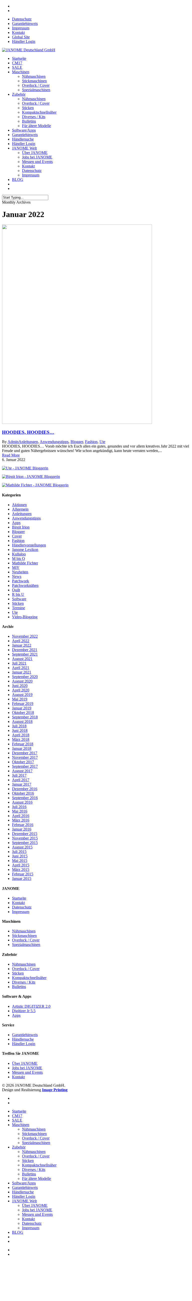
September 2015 (25, 843)
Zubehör (19, 94)
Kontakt (18, 32)
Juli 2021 (19, 663)
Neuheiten (20, 572)
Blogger (76, 442)
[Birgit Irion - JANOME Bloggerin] (31, 476)
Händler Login (23, 41)
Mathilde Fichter (25, 563)
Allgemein (20, 509)
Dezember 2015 (24, 834)
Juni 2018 (20, 730)
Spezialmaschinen (36, 90)
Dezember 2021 (24, 650)
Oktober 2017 (23, 762)
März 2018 (20, 739)
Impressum (20, 28)
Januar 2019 (21, 708)
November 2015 (25, 838)
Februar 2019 (22, 703)
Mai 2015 (19, 860)
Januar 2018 (21, 748)
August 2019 (22, 694)
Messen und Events (37, 161)
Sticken (28, 108)
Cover (17, 536)
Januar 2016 (21, 829)
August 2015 (22, 847)
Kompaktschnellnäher (39, 112)
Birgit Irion (21, 527)
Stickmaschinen (34, 81)
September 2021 (25, 654)
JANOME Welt (24, 148)
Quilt (16, 590)
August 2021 (22, 659)
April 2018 (20, 735)
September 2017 (25, 766)
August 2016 (22, 802)
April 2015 (20, 865)
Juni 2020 (20, 686)
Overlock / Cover (36, 85)
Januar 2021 (21, 672)
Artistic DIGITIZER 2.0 (31, 1006)
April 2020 (20, 690)
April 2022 (20, 641)
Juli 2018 (19, 726)
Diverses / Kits (33, 117)
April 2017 (20, 780)
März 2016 (20, 820)
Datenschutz (22, 19)
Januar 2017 (21, 784)
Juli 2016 (19, 807)
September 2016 (25, 798)
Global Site (21, 37)
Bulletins (29, 121)
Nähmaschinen (34, 76)
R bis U (18, 594)
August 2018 (22, 721)
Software (19, 599)
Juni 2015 (20, 856)
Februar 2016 (22, 825)
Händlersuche (23, 139)
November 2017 (25, 757)
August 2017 (22, 771)
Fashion (91, 442)
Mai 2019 (19, 699)
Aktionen (19, 505)
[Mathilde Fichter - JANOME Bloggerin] (35, 485)
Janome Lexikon (25, 549)
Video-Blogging (25, 617)
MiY (16, 567)
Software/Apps (24, 130)
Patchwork (20, 581)
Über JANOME (35, 153)
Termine (18, 608)
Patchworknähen (25, 585)
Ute (102, 442)
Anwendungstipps (54, 442)
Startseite (19, 58)
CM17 (17, 63)
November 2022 (25, 636)
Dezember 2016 (24, 789)
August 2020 (22, 681)
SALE (17, 67)
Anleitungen (28, 442)
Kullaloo (19, 554)
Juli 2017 (19, 775)
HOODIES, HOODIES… (28, 432)
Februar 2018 (22, 744)
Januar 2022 (21, 645)
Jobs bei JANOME (37, 157)
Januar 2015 (21, 878)
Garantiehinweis (25, 23)
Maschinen (20, 72)
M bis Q (18, 558)
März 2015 (20, 869)
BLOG (17, 179)
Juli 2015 (19, 851)
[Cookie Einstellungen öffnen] (39, 1297)
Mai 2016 (19, 811)
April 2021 (20, 668)
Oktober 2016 (23, 793)
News (16, 576)
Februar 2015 (22, 874)
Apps (16, 523)
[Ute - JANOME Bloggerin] (25, 468)
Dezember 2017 (24, 753)
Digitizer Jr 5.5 (24, 1011)
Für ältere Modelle (36, 126)
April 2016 (20, 816)
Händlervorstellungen (29, 545)
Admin (13, 442)
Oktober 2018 (23, 712)
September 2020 (25, 677)
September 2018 (25, 717)
